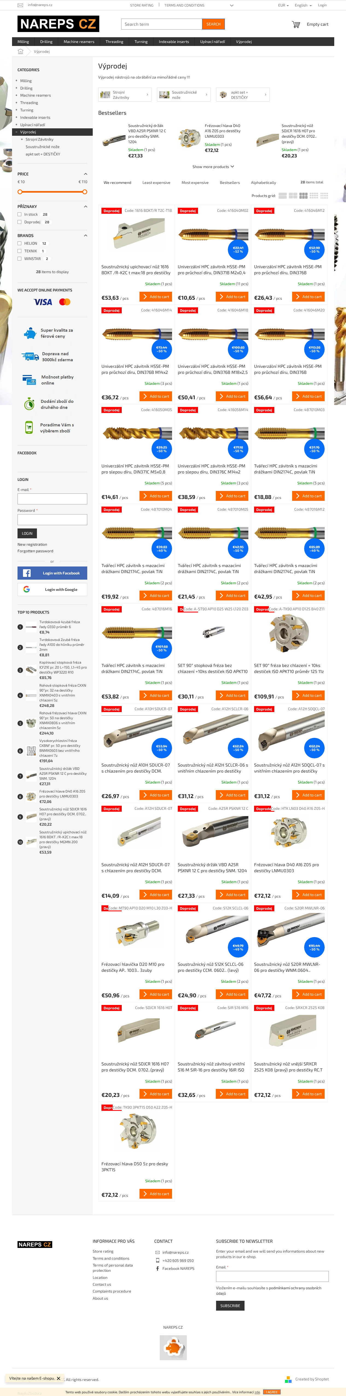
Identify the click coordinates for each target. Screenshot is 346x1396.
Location (100, 1277)
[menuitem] (23, 41)
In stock (35, 214)
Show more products (211, 166)
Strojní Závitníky (39, 139)
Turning (26, 110)
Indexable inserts (35, 117)
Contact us (102, 1284)
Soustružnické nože (43, 146)
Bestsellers (230, 182)
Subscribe (230, 1305)
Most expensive (195, 182)
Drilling (26, 88)
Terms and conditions (184, 5)
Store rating (141, 5)
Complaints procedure (112, 1291)
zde (257, 1392)
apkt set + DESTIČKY (43, 154)
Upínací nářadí (32, 124)
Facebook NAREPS (178, 1268)
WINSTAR (36, 258)
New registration (32, 544)
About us (100, 1298)
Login (27, 533)
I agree (272, 1392)
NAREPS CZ (173, 1327)
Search (213, 24)
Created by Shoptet (312, 1379)
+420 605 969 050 (178, 1260)
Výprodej (28, 131)
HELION (35, 243)
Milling (26, 80)
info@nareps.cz (175, 1252)
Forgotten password (35, 550)
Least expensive (156, 182)
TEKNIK (34, 250)
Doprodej (36, 221)
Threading (29, 102)
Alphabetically (263, 182)
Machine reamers (35, 95)
